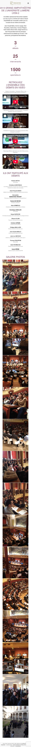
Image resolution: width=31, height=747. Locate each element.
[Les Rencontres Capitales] (15, 3)
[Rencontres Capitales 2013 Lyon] (15, 275)
